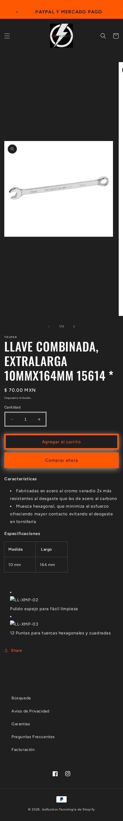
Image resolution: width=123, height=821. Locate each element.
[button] (7, 36)
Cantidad (12, 407)
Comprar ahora (61, 460)
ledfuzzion (50, 809)
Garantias (20, 724)
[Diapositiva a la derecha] (74, 326)
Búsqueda (21, 698)
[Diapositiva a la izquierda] (49, 326)
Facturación (23, 749)
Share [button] (16, 650)
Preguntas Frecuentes (33, 736)
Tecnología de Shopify (77, 809)
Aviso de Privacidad (30, 711)
